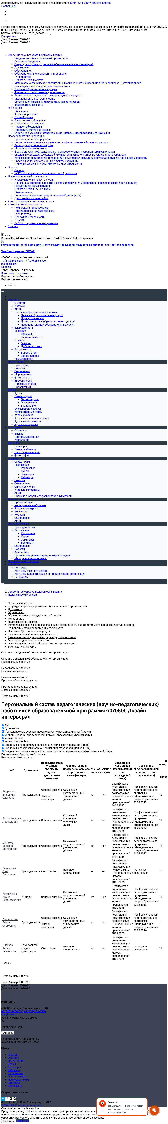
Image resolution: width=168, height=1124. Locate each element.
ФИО (7, 725)
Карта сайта (15, 1085)
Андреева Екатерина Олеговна (8, 794)
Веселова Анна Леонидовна (11, 820)
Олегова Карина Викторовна (9, 948)
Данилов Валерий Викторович (9, 845)
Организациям (17, 1076)
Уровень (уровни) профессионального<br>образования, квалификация (48, 734)
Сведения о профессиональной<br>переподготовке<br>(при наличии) (47, 748)
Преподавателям (18, 1079)
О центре (13, 1057)
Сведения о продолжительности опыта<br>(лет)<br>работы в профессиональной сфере (58, 751)
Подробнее (8, 6)
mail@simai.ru (9, 1014)
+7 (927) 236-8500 (35, 1011)
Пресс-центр (16, 1061)
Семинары (14, 1067)
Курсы (12, 1064)
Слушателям (15, 1073)
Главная (13, 1054)
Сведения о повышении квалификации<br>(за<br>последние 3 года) (47, 744)
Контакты (14, 1082)
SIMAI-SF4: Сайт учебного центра (90, 2)
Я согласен (8, 1121)
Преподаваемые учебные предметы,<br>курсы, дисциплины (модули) (48, 731)
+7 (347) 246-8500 (12, 1011)
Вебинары (14, 1070)
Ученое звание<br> (16, 741)
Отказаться (22, 1120)
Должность (12, 728)
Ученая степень (14, 738)
